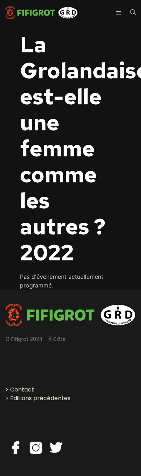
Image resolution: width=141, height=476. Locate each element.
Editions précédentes (40, 398)
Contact (22, 389)
